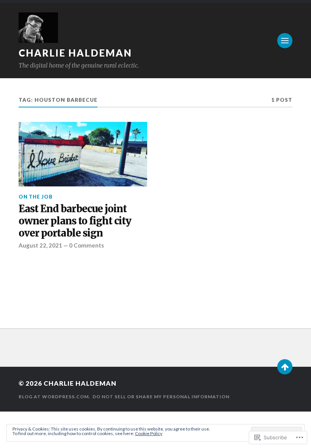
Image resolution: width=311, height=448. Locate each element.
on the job (36, 197)
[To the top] (284, 366)
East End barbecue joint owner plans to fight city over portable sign (75, 221)
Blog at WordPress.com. (54, 396)
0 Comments (86, 245)
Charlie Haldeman (75, 52)
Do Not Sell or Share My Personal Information (161, 396)
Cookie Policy (148, 433)
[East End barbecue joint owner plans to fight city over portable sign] (83, 154)
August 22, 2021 (40, 245)
